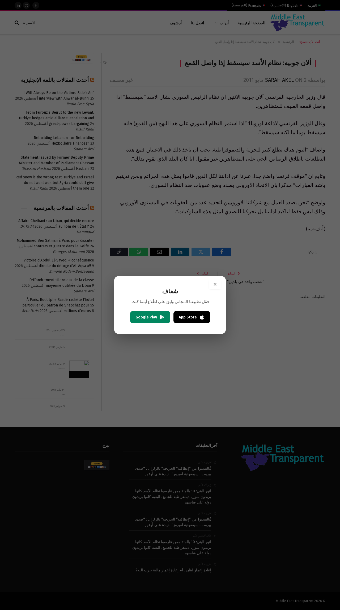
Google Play (146, 317)
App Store (188, 317)
